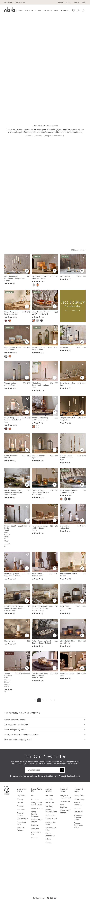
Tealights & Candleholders (54, 136)
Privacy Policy (79, 795)
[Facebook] (47, 898)
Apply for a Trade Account (65, 796)
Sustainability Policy (50, 823)
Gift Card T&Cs (22, 818)
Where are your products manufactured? (21, 734)
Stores (76, 2)
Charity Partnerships (50, 834)
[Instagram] (51, 898)
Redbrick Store (37, 808)
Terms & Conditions (46, 776)
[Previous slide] (6, 264)
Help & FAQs (21, 795)
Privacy (62, 776)
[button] (83, 250)
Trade (83, 2)
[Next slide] (27, 264)
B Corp (48, 839)
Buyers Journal (51, 818)
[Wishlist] (73, 10)
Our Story (49, 795)
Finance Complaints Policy (78, 825)
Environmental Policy (50, 828)
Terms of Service (20, 814)
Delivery (20, 799)
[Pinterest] (55, 898)
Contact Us (21, 809)
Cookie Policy (79, 799)
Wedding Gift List (36, 833)
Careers (48, 842)
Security (77, 808)
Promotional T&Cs (21, 823)
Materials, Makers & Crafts (51, 810)
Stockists (34, 825)
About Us (48, 799)
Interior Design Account (65, 811)
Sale (32, 795)
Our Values (49, 802)
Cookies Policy (73, 776)
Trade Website (65, 801)
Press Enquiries (63, 806)
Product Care (50, 815)
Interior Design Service (36, 820)
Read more (77, 132)
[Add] (55, 271)
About (68, 2)
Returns (20, 802)
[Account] (78, 10)
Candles (29, 136)
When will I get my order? (15, 729)
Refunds (20, 806)
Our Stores (35, 799)
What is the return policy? (15, 719)
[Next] (55, 700)
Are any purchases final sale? (16, 724)
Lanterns (38, 136)
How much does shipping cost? (17, 739)
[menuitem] (56, 10)
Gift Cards (35, 828)
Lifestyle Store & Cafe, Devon (36, 803)
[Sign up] (62, 770)
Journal (61, 2)
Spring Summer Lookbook (35, 813)
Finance (34, 838)
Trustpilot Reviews (20, 828)
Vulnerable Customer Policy (78, 817)
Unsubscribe (79, 811)
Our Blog (48, 806)
